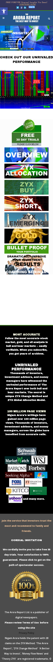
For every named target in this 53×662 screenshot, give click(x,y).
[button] (4, 11)
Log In (32, 7)
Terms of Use (30, 622)
